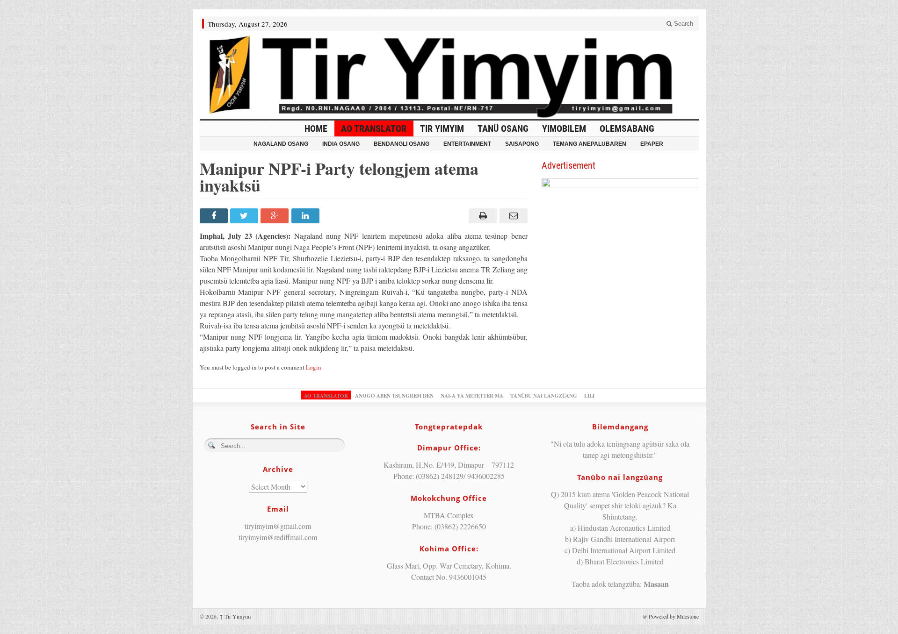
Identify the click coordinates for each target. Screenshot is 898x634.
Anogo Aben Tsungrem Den (394, 395)
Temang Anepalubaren (589, 144)
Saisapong (522, 144)
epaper (651, 144)
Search (682, 23)
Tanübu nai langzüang (543, 395)
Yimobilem (564, 128)
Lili (589, 395)
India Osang (341, 144)
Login (313, 367)
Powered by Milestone (674, 616)
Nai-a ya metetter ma (472, 395)
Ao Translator (373, 128)
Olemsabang (627, 128)
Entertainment (467, 144)
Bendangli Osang (401, 144)
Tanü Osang (503, 128)
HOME (315, 128)
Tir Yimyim (442, 128)
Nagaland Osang (280, 144)
